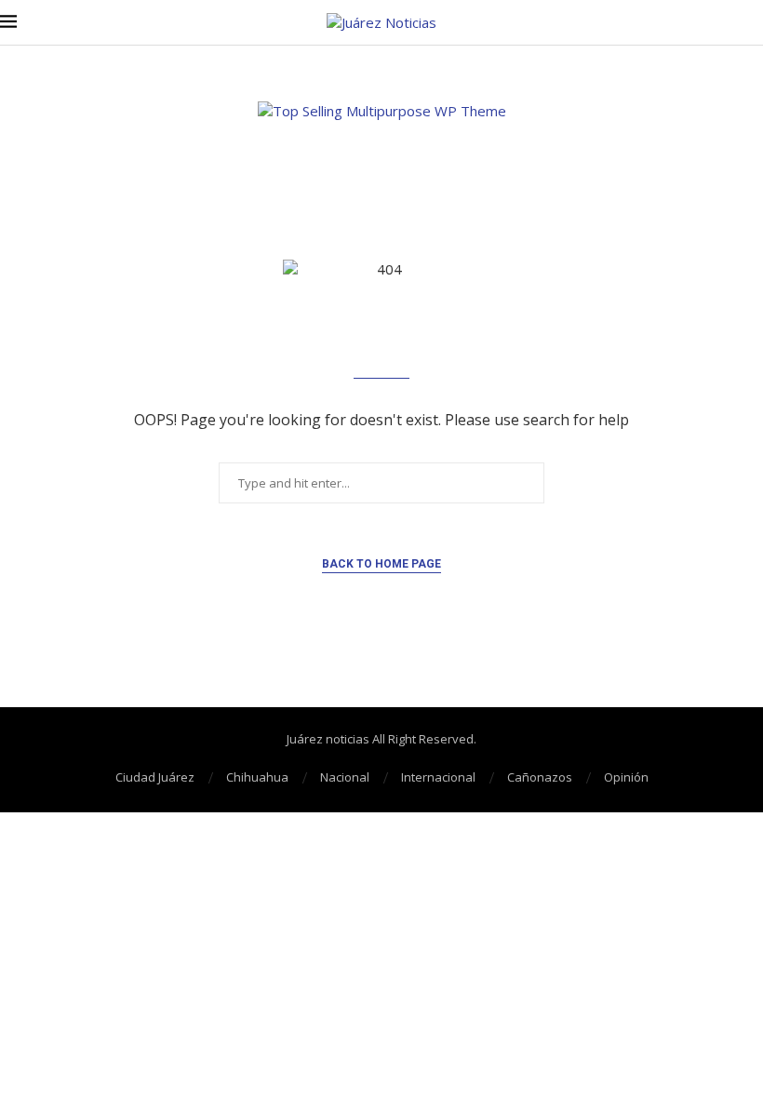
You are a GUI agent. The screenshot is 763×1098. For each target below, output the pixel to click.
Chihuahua (257, 777)
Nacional (344, 777)
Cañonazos (539, 777)
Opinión (626, 777)
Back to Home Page (381, 563)
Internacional (438, 777)
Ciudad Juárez (154, 777)
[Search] (753, 23)
